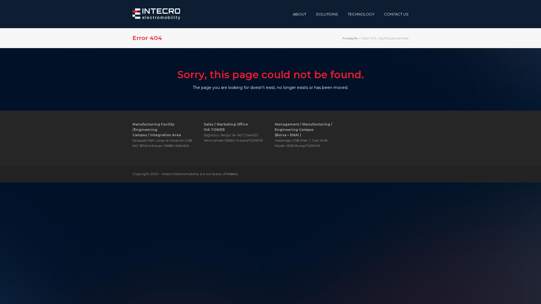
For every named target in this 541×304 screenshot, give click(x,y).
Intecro (232, 174)
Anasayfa (350, 38)
